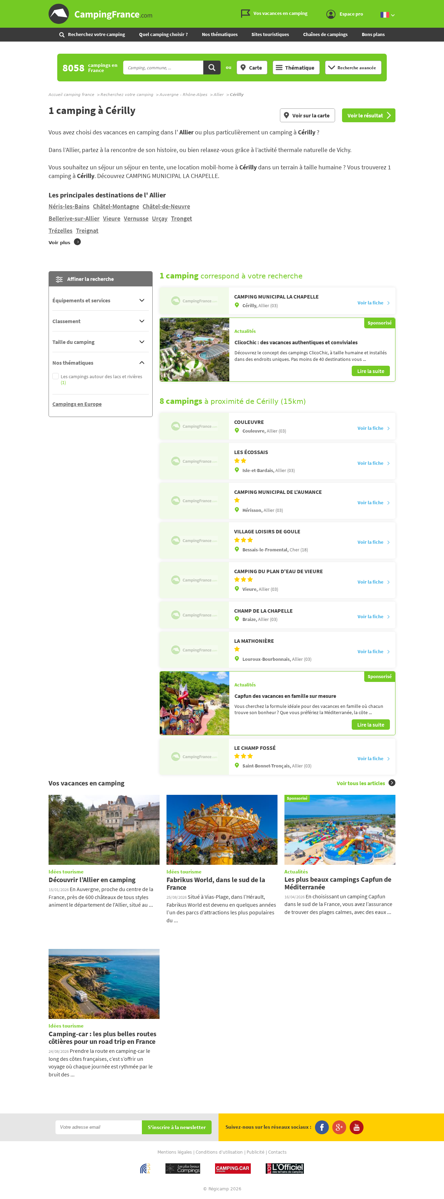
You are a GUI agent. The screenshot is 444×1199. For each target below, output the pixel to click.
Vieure (111, 218)
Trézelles (60, 230)
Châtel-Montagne (116, 206)
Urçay (160, 218)
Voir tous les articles (361, 783)
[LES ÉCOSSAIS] (194, 461)
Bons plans (373, 34)
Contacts (277, 1152)
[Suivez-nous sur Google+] (339, 1127)
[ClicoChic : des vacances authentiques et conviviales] (194, 349)
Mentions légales (174, 1152)
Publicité (255, 1152)
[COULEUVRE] (194, 426)
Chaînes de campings (325, 34)
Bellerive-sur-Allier (74, 218)
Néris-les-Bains (69, 206)
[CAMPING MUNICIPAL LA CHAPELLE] (194, 300)
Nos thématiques (220, 34)
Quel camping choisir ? (163, 34)
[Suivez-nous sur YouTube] (357, 1127)
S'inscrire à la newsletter (177, 1127)
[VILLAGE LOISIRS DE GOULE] (194, 540)
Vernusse (136, 218)
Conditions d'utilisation (219, 1152)
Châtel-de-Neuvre (166, 206)
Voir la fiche (370, 303)
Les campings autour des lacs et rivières (101, 379)
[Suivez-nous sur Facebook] (322, 1127)
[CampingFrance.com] (222, 13)
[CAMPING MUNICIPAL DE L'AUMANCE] (194, 501)
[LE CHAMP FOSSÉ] (194, 757)
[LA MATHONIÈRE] (194, 650)
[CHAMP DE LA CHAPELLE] (194, 615)
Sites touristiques (270, 34)
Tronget (181, 218)
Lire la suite (370, 370)
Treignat (87, 230)
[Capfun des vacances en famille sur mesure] (194, 703)
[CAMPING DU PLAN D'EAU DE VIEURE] (194, 580)
